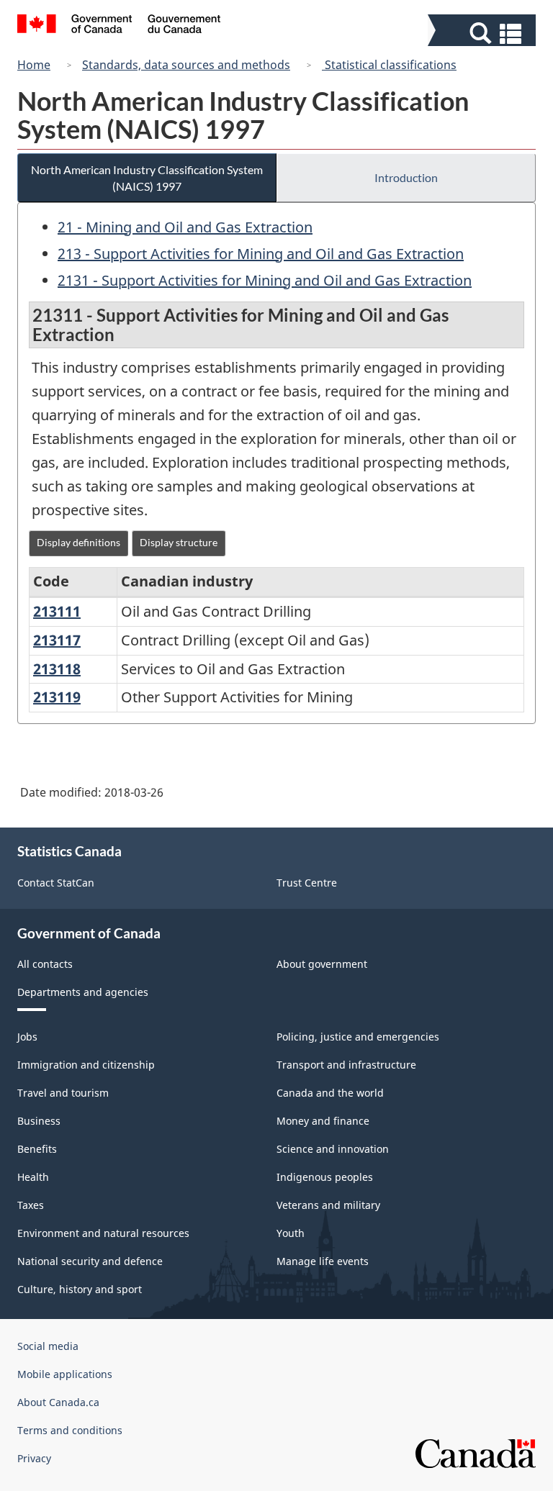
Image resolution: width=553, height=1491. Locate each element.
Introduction (406, 177)
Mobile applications (64, 1374)
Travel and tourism (63, 1093)
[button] (483, 33)
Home (33, 65)
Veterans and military (328, 1205)
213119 (57, 697)
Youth (290, 1233)
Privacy (34, 1458)
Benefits (37, 1149)
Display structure (178, 542)
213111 (57, 611)
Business (38, 1121)
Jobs (27, 1036)
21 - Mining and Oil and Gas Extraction (185, 227)
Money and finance (322, 1121)
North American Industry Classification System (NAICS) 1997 (147, 178)
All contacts (45, 964)
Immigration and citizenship (86, 1064)
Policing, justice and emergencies (357, 1036)
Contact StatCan (55, 882)
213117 (57, 640)
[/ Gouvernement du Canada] (119, 25)
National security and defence (90, 1261)
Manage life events (322, 1261)
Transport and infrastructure (346, 1064)
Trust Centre (306, 882)
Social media (47, 1346)
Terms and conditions (69, 1430)
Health (33, 1177)
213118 (57, 669)
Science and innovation (332, 1149)
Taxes (30, 1205)
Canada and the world (330, 1093)
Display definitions (78, 542)
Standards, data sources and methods (186, 65)
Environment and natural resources (103, 1233)
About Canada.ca (58, 1402)
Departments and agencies (82, 992)
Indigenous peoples (324, 1177)
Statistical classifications (389, 65)
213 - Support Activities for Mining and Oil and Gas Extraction (261, 253)
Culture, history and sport (79, 1289)
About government (321, 964)
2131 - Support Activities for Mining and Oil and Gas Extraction (265, 280)
